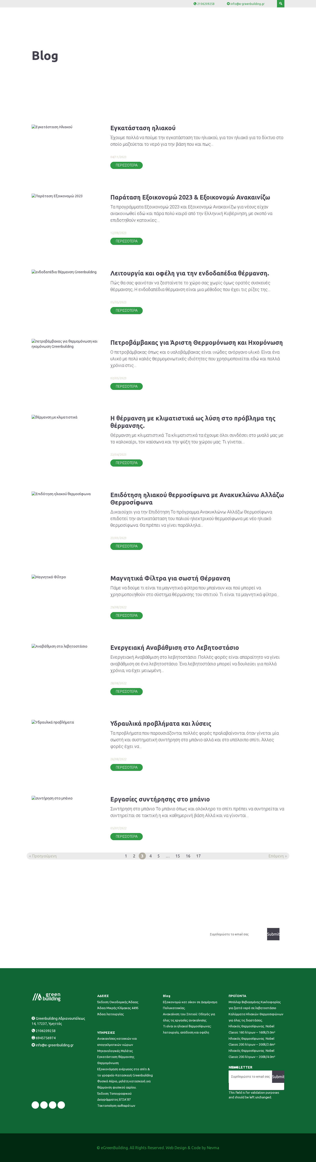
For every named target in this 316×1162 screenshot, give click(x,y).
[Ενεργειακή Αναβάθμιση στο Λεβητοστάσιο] (66, 646)
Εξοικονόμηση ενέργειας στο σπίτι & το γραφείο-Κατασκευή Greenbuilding (125, 1072)
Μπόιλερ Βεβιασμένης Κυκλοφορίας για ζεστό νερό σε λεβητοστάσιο (255, 1005)
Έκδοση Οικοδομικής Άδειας (117, 1002)
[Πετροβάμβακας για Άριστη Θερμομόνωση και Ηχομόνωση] (66, 344)
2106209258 (206, 3)
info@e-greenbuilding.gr (248, 3)
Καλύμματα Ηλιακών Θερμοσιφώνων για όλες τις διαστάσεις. (256, 1017)
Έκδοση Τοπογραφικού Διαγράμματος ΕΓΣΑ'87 (114, 1096)
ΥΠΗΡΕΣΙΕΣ (106, 1032)
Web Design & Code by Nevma (192, 1148)
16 (188, 856)
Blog (166, 996)
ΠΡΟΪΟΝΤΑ (237, 996)
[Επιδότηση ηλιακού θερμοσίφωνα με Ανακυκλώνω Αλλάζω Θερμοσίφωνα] (66, 494)
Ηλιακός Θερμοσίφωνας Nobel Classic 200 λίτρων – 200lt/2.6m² (252, 1041)
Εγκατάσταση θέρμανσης (115, 1056)
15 (178, 856)
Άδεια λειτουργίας (110, 1014)
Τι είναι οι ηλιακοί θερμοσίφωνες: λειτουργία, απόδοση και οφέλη (187, 1029)
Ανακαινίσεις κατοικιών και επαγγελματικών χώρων (117, 1041)
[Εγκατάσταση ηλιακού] (66, 127)
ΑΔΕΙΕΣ (103, 996)
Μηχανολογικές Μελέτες (115, 1051)
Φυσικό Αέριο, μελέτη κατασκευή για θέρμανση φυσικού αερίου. (124, 1084)
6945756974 (46, 1038)
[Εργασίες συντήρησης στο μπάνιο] (66, 798)
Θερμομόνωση (108, 1063)
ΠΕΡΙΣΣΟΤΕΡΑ (127, 165)
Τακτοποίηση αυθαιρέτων (116, 1105)
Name (233, 1067)
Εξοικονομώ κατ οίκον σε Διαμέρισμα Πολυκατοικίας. (190, 1005)
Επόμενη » (278, 856)
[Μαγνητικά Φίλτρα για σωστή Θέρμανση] (66, 577)
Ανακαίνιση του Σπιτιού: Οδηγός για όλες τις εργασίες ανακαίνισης (189, 1017)
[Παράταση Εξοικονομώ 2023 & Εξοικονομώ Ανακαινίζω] (66, 196)
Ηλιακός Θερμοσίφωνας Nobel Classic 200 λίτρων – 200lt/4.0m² (252, 1053)
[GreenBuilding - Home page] (59, 1003)
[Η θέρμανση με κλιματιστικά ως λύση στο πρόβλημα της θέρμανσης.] (66, 417)
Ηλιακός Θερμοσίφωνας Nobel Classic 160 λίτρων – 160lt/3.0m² (252, 1029)
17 (198, 856)
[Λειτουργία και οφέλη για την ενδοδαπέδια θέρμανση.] (66, 272)
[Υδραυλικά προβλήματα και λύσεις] (66, 722)
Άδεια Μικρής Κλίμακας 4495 (117, 1008)
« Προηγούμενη (43, 856)
